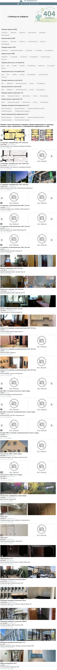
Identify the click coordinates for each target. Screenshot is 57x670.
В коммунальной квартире (17, 50)
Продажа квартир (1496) (9, 29)
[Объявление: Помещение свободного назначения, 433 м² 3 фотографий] (28, 599)
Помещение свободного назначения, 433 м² (13, 600)
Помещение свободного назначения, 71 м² (12, 642)
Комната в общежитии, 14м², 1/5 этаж (11, 308)
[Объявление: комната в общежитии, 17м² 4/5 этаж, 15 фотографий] (28, 266)
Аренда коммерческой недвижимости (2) (14, 114)
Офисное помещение (6, 108)
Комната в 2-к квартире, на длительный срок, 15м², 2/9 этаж (18, 370)
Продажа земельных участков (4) (11, 80)
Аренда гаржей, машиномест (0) (11, 99)
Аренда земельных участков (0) (11, 86)
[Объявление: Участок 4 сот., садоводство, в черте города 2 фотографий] (28, 494)
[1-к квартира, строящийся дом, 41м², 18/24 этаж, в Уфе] (14, 162)
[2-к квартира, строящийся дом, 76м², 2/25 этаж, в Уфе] (14, 183)
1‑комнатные (4, 32)
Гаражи (3, 102)
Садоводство (10, 83)
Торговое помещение (19, 108)
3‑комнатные (22, 32)
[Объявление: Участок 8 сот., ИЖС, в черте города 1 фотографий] (28, 452)
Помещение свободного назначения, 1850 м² (13, 621)
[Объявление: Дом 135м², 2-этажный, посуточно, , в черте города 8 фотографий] (14, 389)
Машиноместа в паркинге (14, 102)
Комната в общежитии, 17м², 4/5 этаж (11, 268)
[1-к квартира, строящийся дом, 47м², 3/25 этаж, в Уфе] (14, 141)
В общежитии (4, 50)
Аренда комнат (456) (8, 53)
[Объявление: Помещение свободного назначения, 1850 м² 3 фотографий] (28, 620)
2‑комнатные (13, 32)
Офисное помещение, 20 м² (8, 663)
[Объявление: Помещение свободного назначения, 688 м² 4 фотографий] (28, 578)
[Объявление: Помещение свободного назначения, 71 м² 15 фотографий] (28, 641)
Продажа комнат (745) (8, 47)
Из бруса (3, 68)
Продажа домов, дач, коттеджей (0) (12, 62)
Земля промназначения (21, 83)
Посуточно (42, 41)
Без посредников (5, 35)
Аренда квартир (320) (8, 38)
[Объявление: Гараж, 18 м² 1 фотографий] (28, 536)
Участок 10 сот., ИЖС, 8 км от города (11, 474)
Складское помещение (6, 111)
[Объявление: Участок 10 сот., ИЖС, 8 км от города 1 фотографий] (28, 473)
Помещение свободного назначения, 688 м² (13, 579)
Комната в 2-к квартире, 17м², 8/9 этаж (11, 289)
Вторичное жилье (32, 32)
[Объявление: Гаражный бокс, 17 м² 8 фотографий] (28, 557)
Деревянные (41, 65)
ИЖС (2, 83)
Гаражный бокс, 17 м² (6, 558)
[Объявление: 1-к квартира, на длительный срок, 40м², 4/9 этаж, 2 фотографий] (14, 246)
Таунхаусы (22, 65)
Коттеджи (14, 65)
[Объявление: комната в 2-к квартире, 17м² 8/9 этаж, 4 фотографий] (28, 287)
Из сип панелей (50, 65)
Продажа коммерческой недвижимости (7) (15, 105)
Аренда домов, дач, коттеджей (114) (12, 71)
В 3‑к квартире (38, 50)
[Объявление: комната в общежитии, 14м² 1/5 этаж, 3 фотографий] (28, 307)
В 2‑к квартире (29, 50)
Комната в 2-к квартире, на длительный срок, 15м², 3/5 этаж (18, 349)
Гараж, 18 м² (3, 516)
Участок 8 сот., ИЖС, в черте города (11, 453)
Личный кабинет (35, 3)
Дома (2, 65)
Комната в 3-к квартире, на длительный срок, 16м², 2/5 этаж (18, 328)
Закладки (26, 3)
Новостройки (42, 32)
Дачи (8, 65)
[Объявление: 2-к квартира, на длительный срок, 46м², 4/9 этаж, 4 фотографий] (14, 225)
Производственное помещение (22, 111)
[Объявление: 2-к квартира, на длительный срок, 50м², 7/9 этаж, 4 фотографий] (14, 204)
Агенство (32, 83)
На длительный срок (32, 41)
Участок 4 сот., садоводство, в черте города (13, 495)
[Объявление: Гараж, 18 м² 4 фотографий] (28, 515)
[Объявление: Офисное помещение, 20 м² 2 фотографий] (28, 661)
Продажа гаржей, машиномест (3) (12, 93)
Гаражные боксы (26, 102)
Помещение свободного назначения (35, 108)
